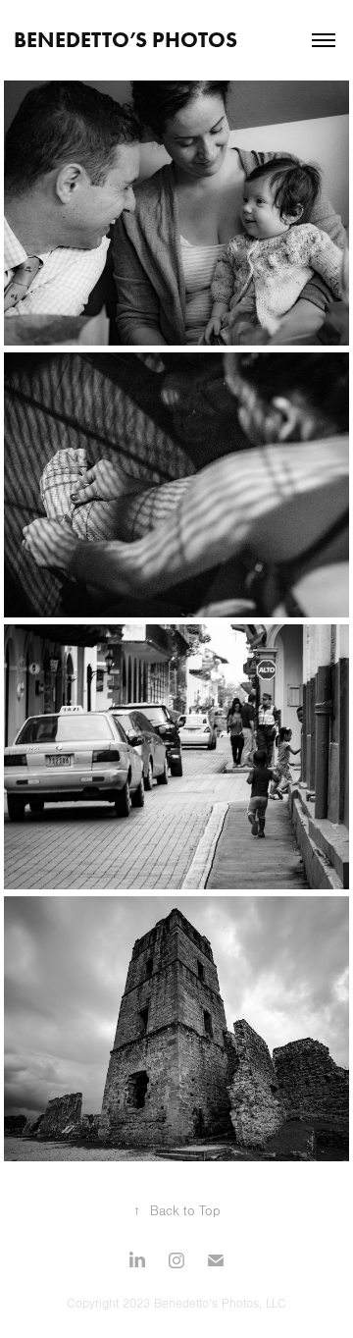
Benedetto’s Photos (125, 40)
